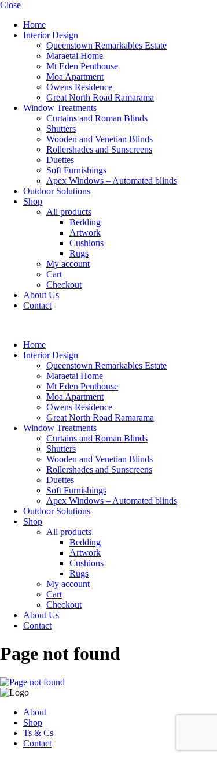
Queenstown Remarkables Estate (106, 45)
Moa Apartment (75, 76)
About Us (41, 295)
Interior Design (50, 35)
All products (68, 212)
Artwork (85, 232)
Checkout (64, 284)
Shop (32, 201)
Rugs (79, 253)
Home (34, 24)
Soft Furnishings (76, 170)
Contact (37, 305)
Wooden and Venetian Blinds (99, 139)
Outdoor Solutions (56, 191)
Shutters (61, 128)
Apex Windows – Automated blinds (111, 180)
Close (10, 5)
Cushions (86, 243)
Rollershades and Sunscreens (99, 149)
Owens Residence (79, 87)
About (34, 712)
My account (68, 264)
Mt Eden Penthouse (82, 66)
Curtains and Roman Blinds (97, 118)
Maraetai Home (74, 56)
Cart (54, 274)
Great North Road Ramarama (100, 97)
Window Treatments (60, 108)
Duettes (60, 160)
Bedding (85, 222)
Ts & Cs (38, 733)
